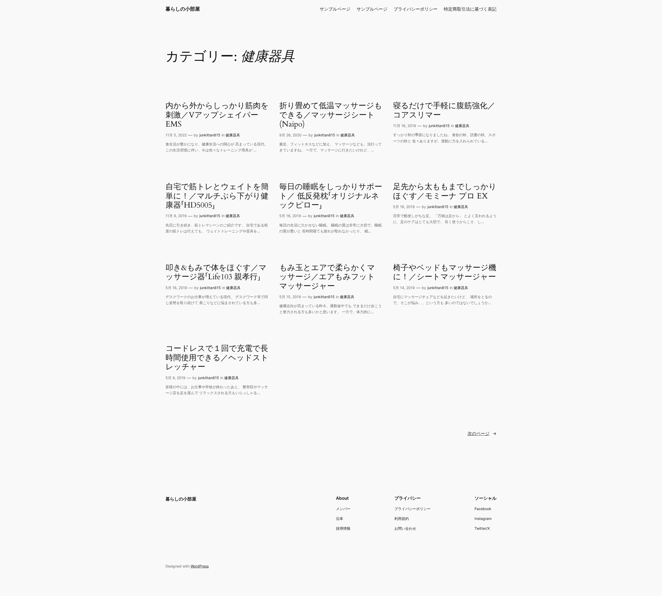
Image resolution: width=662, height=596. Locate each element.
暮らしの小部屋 (183, 9)
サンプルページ (335, 9)
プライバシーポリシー (416, 9)
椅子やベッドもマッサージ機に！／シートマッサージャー (444, 272)
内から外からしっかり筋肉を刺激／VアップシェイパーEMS (217, 115)
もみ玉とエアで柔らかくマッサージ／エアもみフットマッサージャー (327, 277)
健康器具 (232, 135)
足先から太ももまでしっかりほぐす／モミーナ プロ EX (444, 191)
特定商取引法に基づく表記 (470, 9)
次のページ (482, 433)
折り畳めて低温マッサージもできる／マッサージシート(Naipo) (330, 115)
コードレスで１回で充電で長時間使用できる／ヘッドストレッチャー (217, 358)
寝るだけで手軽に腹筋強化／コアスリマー (444, 110)
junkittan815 (209, 135)
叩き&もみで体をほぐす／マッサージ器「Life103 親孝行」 (216, 272)
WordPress (200, 566)
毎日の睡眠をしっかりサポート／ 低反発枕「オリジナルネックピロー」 (330, 196)
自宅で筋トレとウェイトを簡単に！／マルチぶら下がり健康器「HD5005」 (217, 196)
